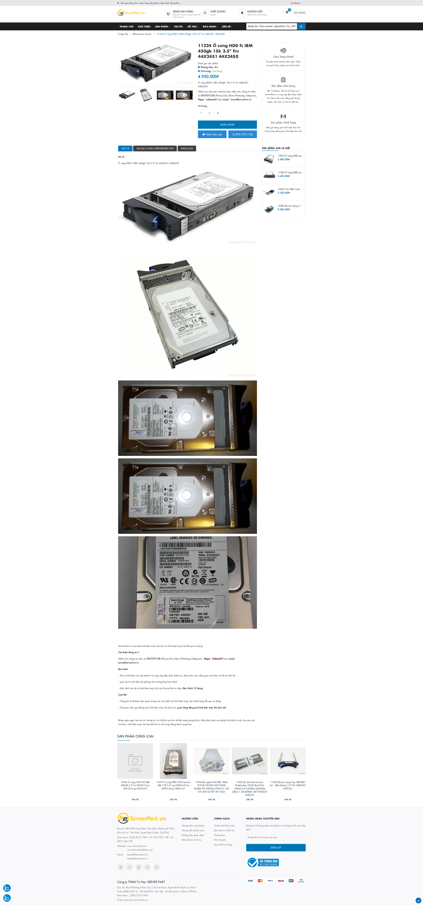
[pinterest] (147, 867)
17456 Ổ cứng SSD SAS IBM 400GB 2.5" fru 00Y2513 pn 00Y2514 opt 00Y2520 (135, 785)
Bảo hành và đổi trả (224, 830)
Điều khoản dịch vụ (191, 839)
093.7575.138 (244, 134)
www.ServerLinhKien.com (140, 849)
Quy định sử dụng (223, 844)
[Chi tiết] (130, 798)
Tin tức (178, 26)
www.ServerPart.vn (136, 846)
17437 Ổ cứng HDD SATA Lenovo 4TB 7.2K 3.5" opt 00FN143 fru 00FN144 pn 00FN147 (173, 785)
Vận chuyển (220, 839)
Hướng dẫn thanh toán (193, 830)
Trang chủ (126, 26)
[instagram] (156, 867)
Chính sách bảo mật (224, 825)
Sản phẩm (162, 26)
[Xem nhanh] (138, 798)
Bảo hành (209, 26)
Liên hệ (226, 26)
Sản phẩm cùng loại (135, 736)
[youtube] (138, 867)
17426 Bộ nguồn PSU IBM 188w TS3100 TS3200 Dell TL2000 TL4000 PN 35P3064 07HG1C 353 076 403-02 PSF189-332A (211, 786)
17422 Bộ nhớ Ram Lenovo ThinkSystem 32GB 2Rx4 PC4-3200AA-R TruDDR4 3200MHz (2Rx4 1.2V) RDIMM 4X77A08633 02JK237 (249, 788)
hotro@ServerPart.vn (241, 99)
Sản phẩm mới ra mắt (276, 148)
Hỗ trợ (192, 26)
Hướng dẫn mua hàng (193, 825)
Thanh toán (219, 835)
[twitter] (120, 867)
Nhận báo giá (213, 134)
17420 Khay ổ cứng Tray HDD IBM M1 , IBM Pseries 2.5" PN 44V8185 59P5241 (288, 785)
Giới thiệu (144, 26)
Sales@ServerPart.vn (137, 858)
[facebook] (129, 867)
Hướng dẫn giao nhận (193, 835)
